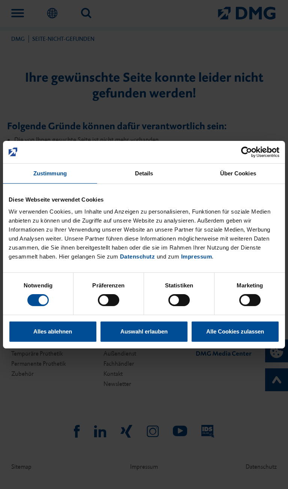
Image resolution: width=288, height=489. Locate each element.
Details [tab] (144, 173)
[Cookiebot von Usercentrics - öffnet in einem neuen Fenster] (246, 151)
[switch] (108, 300)
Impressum (196, 256)
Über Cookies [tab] (238, 173)
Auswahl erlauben (144, 331)
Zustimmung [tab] (50, 173)
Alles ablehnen (52, 331)
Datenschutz (137, 256)
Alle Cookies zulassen (235, 331)
